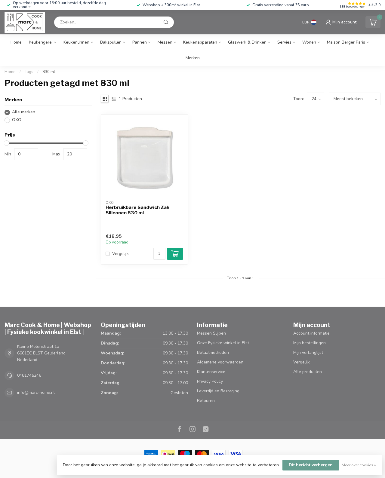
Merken (193, 58)
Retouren (206, 400)
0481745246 (29, 375)
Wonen (309, 42)
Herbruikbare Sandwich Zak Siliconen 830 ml (137, 210)
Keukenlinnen (76, 42)
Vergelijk (120, 253)
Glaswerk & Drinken (247, 42)
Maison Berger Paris (346, 42)
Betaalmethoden (213, 352)
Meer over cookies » (359, 464)
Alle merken (23, 112)
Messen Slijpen (211, 333)
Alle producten (307, 372)
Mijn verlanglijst (308, 352)
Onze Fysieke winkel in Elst (223, 343)
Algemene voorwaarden (220, 362)
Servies (284, 42)
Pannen (139, 42)
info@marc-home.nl (36, 392)
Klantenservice (211, 372)
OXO (16, 120)
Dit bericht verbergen (311, 465)
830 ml (48, 72)
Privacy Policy (210, 381)
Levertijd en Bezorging (218, 391)
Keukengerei (41, 42)
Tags (29, 72)
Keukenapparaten (200, 42)
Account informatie (311, 333)
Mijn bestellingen (309, 343)
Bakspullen (111, 42)
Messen (165, 42)
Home (16, 42)
